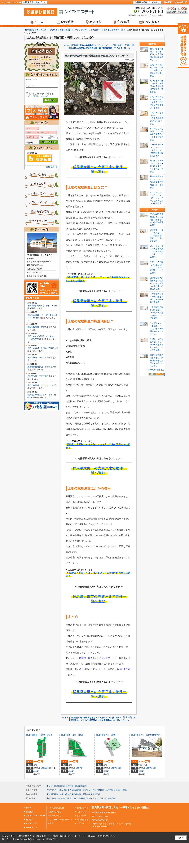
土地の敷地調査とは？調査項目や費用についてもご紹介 (96, 55)
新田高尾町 (76, 790)
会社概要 (30, 812)
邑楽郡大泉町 (60, 786)
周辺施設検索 (82, 819)
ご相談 (84, 669)
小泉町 (68, 798)
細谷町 (86, 790)
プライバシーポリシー (35, 815)
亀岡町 (101, 790)
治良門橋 (112, 798)
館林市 (70, 786)
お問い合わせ (123, 669)
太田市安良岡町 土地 (105, 735)
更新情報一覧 (52, 167)
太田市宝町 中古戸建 (37, 376)
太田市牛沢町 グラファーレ (39, 385)
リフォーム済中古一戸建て (60, 819)
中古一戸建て (55, 815)
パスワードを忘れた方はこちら (37, 96)
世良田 (95, 798)
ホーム (29, 808)
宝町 (81, 768)
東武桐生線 (76, 794)
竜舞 (89, 798)
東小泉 (103, 798)
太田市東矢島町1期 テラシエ (40, 306)
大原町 (93, 790)
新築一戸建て (55, 812)
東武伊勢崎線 (52, 794)
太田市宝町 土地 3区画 (72, 735)
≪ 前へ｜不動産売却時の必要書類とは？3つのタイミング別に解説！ (93, 45)
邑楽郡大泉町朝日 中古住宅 (39, 367)
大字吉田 (110, 790)
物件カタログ (31, 827)
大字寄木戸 (51, 790)
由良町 (46, 768)
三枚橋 (82, 798)
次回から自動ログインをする (41, 94)
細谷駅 (36, 771)
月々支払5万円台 (56, 808)
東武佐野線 (95, 794)
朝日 (125, 790)
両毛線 (86, 794)
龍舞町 (118, 790)
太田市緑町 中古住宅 (37, 357)
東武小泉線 (65, 794)
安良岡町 (117, 768)
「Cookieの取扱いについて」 (30, 839)
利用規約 (30, 819)
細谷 (54, 798)
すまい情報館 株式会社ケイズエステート (93, 658)
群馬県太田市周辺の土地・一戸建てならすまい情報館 (120, 807)
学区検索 (81, 823)
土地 (51, 823)
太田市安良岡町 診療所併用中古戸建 (147, 735)
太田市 (41, 768)
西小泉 (61, 798)
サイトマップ (31, 823)
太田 (75, 798)
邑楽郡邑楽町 (81, 786)
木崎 (48, 798)
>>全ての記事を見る (156, 370)
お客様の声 (82, 815)
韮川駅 (106, 771)
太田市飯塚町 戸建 (36, 327)
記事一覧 (129, 45)
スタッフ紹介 (82, 812)
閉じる (181, 837)
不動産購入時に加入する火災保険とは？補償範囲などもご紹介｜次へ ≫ (100, 48)
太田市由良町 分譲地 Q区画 (40, 348)
